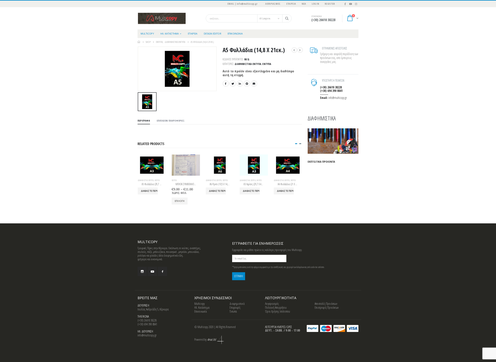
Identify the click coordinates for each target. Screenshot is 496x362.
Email (254, 83)
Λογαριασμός (272, 304)
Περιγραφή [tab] (144, 120)
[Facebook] (345, 3)
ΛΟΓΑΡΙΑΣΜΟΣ (272, 3)
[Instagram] (355, 3)
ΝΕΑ (304, 3)
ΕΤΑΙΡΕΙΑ (291, 3)
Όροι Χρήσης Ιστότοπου (277, 311)
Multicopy (199, 304)
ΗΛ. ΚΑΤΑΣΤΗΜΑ (169, 33)
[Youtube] (350, 3)
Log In (315, 3)
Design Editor (212, 33)
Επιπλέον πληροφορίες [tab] (170, 120)
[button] (296, 143)
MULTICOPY (147, 33)
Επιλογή (179, 201)
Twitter (233, 83)
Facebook (226, 83)
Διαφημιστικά (237, 304)
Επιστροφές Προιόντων (326, 307)
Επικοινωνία (200, 311)
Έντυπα (266, 64)
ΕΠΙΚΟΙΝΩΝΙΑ (235, 33)
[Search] (286, 18)
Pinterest (247, 83)
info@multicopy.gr (147, 335)
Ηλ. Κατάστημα (202, 307)
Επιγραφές (235, 307)
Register (330, 3)
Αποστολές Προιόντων (326, 304)
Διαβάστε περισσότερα (149, 191)
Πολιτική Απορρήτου (276, 307)
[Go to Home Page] (139, 42)
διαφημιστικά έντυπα (248, 64)
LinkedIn (240, 83)
